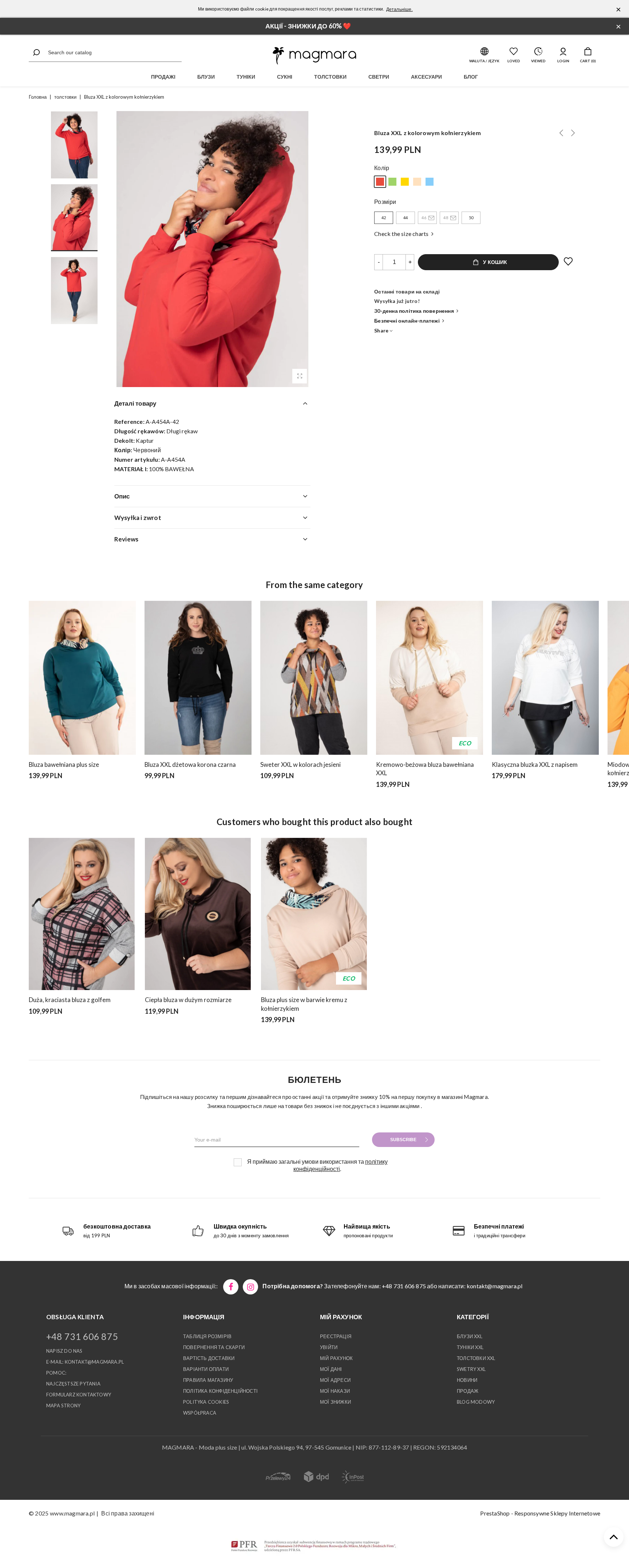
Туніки (246, 77)
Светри (378, 77)
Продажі (163, 77)
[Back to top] (614, 1537)
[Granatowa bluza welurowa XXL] (167, 1030)
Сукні (284, 77)
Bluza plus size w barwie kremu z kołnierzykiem (304, 1004)
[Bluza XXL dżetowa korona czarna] (198, 678)
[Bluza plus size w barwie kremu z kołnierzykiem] (561, 132)
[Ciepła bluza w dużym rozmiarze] (198, 914)
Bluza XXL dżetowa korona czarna (190, 764)
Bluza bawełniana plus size (64, 764)
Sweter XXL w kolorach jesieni (300, 764)
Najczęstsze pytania (73, 1384)
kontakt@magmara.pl (495, 1285)
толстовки (330, 77)
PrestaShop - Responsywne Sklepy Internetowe (540, 1513)
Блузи (206, 77)
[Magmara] (314, 55)
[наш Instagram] (250, 1286)
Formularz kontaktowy (78, 1395)
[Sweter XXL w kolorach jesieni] (313, 678)
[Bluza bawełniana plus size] (430, 182)
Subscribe (403, 1139)
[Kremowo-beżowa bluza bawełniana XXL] (429, 678)
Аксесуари (426, 77)
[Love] (568, 262)
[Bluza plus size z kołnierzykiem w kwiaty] (405, 182)
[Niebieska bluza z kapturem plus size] (157, 1030)
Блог (471, 77)
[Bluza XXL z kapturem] (392, 182)
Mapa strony (63, 1405)
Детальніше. (399, 9)
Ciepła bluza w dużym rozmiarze (188, 1000)
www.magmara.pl (72, 1513)
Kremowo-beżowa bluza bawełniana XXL (425, 769)
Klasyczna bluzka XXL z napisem (535, 764)
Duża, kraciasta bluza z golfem (70, 1000)
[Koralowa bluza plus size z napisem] (572, 132)
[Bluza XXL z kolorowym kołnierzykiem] (299, 376)
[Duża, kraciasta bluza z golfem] (82, 914)
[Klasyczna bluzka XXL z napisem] (545, 678)
